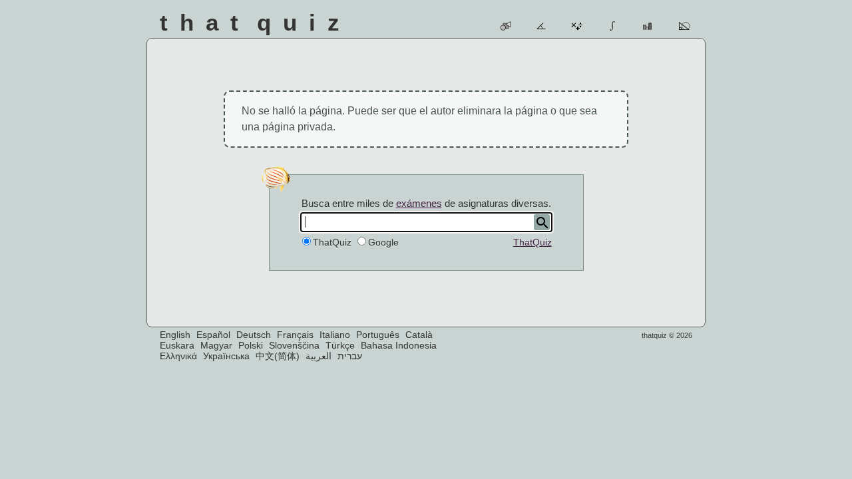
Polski (250, 345)
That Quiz (255, 22)
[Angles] (542, 26)
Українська (226, 356)
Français (295, 334)
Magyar (216, 345)
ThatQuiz (532, 242)
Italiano (335, 334)
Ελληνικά (178, 356)
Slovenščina (294, 345)
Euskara (177, 345)
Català (419, 334)
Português (377, 334)
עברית (349, 356)
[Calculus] (613, 26)
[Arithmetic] (577, 26)
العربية (318, 356)
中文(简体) (278, 356)
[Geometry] (684, 26)
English (175, 334)
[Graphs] (648, 26)
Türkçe (340, 345)
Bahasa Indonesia (399, 345)
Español (213, 334)
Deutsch (253, 334)
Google (383, 242)
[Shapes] (506, 26)
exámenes (419, 203)
